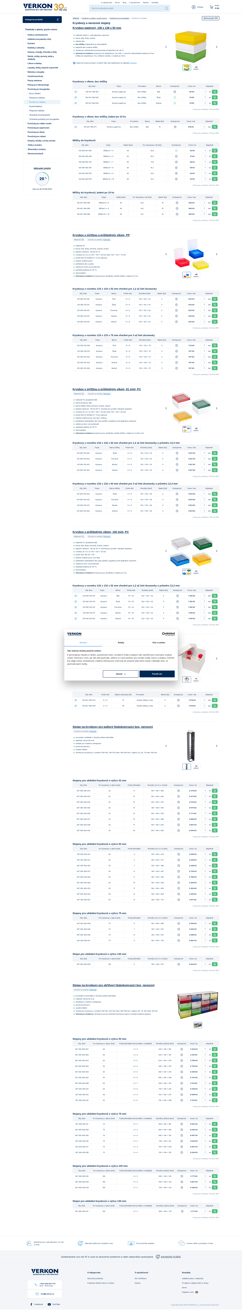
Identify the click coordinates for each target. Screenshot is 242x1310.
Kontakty (155, 3)
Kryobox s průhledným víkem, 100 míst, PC (101, 531)
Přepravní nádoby (36, 111)
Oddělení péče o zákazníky (192, 1278)
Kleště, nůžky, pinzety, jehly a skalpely (41, 57)
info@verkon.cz (47, 1294)
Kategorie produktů (34, 19)
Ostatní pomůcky (35, 76)
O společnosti (134, 3)
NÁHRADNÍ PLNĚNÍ (171, 1257)
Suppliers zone (188, 1292)
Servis (117, 3)
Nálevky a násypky (36, 72)
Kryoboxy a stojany (37, 102)
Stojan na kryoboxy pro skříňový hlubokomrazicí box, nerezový (114, 985)
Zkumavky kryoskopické (39, 115)
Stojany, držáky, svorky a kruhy (41, 141)
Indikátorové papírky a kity (39, 39)
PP (83, 240)
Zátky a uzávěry (35, 145)
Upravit (119, 674)
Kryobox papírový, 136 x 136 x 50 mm (97, 27)
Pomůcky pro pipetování (38, 128)
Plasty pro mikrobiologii (38, 85)
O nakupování (106, 3)
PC (83, 394)
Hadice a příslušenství (38, 35)
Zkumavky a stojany (37, 149)
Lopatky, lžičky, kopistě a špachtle (43, 68)
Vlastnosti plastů (35, 153)
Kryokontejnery (35, 106)
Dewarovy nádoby (37, 98)
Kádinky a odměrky (36, 48)
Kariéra (146, 3)
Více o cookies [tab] (158, 642)
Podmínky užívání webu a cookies (100, 1283)
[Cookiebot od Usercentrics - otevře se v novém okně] (164, 634)
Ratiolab (106, 240)
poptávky (133, 63)
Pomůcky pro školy (36, 132)
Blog (124, 3)
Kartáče (31, 43)
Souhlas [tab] (83, 642)
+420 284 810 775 (47, 1284)
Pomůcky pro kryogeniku (39, 89)
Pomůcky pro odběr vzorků (39, 123)
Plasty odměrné (35, 80)
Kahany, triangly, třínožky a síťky (42, 52)
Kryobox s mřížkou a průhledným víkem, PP (101, 235)
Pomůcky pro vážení (37, 136)
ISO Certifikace (141, 1278)
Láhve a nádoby (35, 63)
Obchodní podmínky (95, 1278)
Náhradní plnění (42, 168)
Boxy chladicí (34, 93)
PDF (210, 18)
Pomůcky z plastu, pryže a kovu (94, 18)
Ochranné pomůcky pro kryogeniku (44, 119)
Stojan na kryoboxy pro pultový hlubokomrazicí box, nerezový (113, 726)
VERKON (76, 18)
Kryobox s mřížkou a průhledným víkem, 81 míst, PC (107, 389)
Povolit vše (157, 674)
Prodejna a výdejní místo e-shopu (195, 1283)
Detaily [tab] (121, 642)
